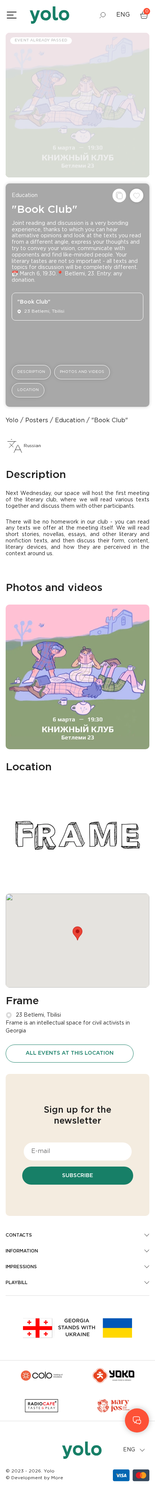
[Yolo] (49, 15)
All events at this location (70, 1053)
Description (31, 372)
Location (28, 390)
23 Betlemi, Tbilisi (38, 1015)
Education (25, 195)
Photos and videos (82, 372)
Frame (22, 1001)
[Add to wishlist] (136, 195)
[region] (77, 744)
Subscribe (77, 1175)
